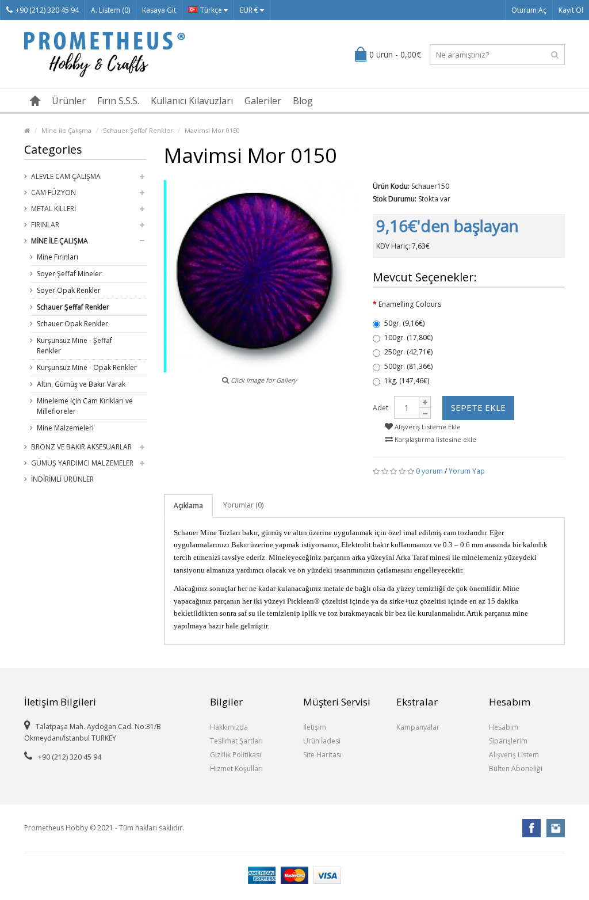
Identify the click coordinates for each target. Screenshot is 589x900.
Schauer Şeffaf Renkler (138, 130)
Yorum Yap (467, 471)
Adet (380, 408)
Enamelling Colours (409, 304)
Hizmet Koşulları (236, 768)
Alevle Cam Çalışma (66, 176)
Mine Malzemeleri (65, 428)
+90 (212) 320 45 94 (47, 10)
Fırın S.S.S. (118, 100)
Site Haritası (322, 755)
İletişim (314, 727)
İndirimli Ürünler (62, 479)
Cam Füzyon (53, 192)
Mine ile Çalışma (66, 130)
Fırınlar (45, 225)
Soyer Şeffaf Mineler (69, 274)
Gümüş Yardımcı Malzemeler (82, 463)
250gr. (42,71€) (408, 352)
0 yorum (429, 471)
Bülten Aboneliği (515, 768)
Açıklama (188, 505)
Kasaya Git (159, 10)
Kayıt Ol (571, 10)
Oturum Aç (528, 10)
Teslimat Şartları (236, 741)
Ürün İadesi (322, 741)
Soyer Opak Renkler (69, 290)
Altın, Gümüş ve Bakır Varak (81, 384)
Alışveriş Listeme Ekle (427, 426)
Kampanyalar (417, 727)
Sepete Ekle (478, 407)
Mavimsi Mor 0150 (212, 130)
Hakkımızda (229, 727)
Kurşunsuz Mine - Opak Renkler (87, 367)
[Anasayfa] (35, 100)
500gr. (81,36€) (408, 366)
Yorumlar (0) (243, 505)
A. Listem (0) (110, 10)
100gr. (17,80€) (408, 337)
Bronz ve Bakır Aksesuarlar (81, 447)
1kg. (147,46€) (406, 381)
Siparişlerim (508, 741)
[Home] (27, 130)
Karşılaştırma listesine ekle (434, 439)
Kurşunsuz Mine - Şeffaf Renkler (74, 345)
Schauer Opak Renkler (72, 324)
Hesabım (503, 727)
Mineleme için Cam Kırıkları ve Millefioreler (85, 406)
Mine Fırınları (57, 257)
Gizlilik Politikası (235, 755)
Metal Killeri (53, 208)
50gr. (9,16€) (404, 323)
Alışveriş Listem (514, 755)
